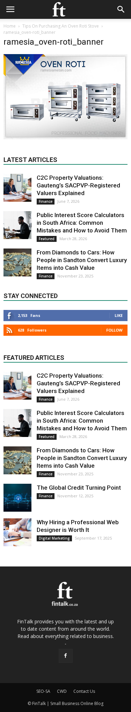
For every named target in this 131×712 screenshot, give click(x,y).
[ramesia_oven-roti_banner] (65, 137)
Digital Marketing (54, 538)
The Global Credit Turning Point (79, 487)
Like (119, 315)
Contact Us (84, 691)
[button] (121, 9)
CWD (62, 691)
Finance (45, 201)
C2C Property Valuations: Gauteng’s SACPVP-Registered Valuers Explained (78, 185)
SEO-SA (43, 691)
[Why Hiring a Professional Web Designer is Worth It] (17, 532)
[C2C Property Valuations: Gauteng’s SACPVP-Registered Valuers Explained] (17, 188)
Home (9, 26)
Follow (114, 330)
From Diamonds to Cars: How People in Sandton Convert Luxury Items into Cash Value (82, 260)
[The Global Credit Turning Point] (17, 498)
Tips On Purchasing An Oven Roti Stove (60, 26)
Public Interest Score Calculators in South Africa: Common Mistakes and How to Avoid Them (82, 223)
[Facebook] (66, 656)
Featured (46, 238)
